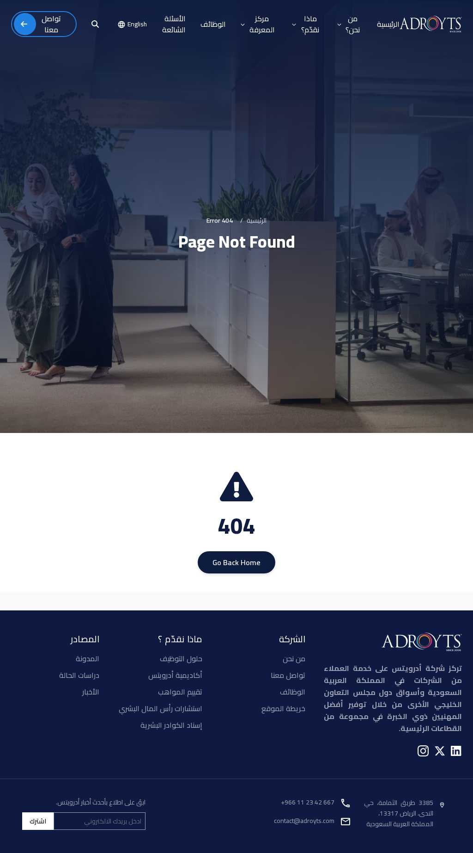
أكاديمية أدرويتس (175, 675)
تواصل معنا (288, 675)
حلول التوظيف (181, 658)
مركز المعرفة (262, 24)
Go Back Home (236, 562)
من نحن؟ (353, 24)
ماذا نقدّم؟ (310, 24)
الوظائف (213, 24)
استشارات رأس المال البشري (160, 708)
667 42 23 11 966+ (307, 802)
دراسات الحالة (79, 675)
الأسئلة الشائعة (174, 24)
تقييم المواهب (180, 692)
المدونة (87, 658)
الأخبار (90, 692)
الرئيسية (388, 24)
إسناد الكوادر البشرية (171, 725)
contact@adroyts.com (304, 820)
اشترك (38, 821)
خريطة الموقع (283, 708)
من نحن (294, 658)
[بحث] (95, 24)
